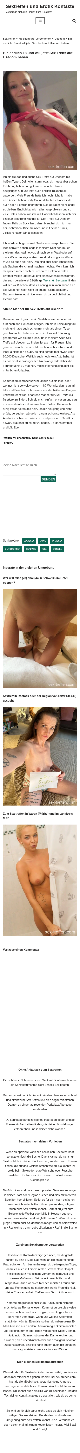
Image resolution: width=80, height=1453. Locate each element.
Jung (43, 541)
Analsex (29, 541)
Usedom (60, 38)
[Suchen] (74, 21)
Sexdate (31, 549)
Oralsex (57, 541)
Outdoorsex (12, 549)
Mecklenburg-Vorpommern (35, 38)
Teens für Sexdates (55, 280)
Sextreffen (9, 38)
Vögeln (57, 549)
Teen (44, 549)
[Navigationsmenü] (40, 20)
